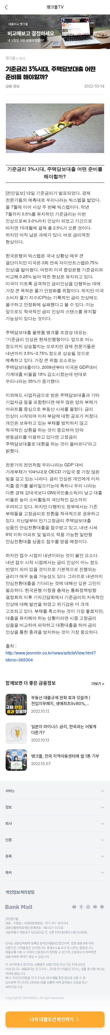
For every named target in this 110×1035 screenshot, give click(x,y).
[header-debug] (99, 7)
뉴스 (22, 58)
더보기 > (98, 684)
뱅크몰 (10, 58)
